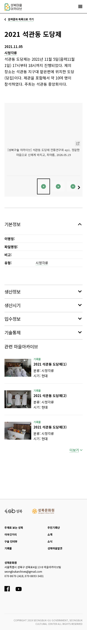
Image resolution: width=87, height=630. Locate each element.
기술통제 (12, 332)
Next (79, 187)
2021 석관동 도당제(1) (50, 364)
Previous (7, 187)
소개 (50, 534)
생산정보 (12, 291)
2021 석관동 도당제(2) (50, 395)
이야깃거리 (10, 534)
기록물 (8, 548)
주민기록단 (54, 527)
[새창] (17, 368)
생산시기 (12, 305)
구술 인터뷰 (10, 541)
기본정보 (12, 224)
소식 (50, 541)
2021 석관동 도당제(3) (50, 427)
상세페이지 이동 (77, 143)
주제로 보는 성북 (13, 527)
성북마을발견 (55, 548)
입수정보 (12, 319)
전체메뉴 (80, 6)
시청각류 (10, 52)
